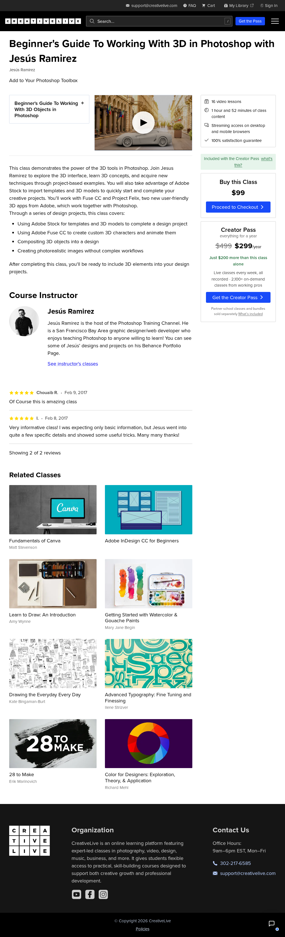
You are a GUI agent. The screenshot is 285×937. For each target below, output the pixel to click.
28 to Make (21, 774)
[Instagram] (103, 894)
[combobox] (159, 21)
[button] (271, 923)
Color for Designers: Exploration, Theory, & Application (140, 777)
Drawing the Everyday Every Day (45, 694)
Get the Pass (250, 21)
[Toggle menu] (275, 21)
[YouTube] (77, 894)
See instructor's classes (73, 363)
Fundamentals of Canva (34, 540)
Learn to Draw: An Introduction (42, 614)
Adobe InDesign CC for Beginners (142, 540)
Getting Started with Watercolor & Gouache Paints (141, 617)
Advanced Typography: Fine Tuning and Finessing (148, 697)
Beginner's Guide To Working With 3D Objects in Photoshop (46, 109)
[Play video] (143, 122)
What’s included (250, 313)
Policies (142, 929)
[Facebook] (90, 894)
